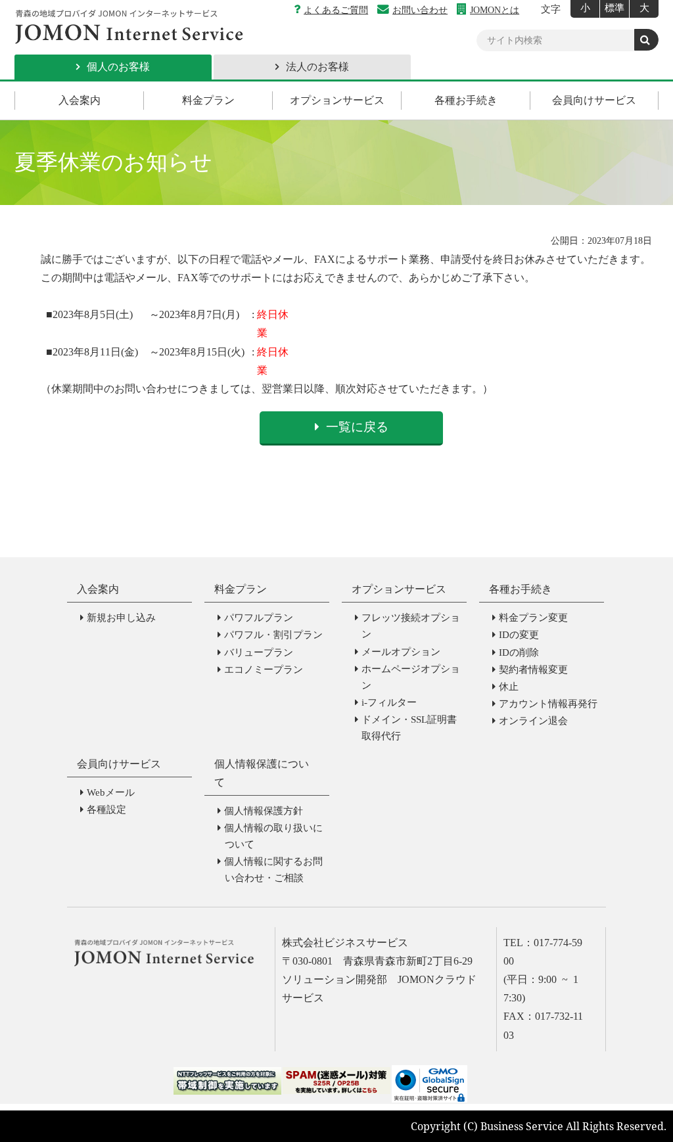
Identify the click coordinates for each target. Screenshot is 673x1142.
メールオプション (400, 652)
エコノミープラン (263, 669)
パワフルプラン (258, 617)
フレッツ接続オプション (410, 625)
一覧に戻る (357, 427)
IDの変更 (519, 634)
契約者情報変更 (533, 669)
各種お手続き (466, 100)
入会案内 (79, 100)
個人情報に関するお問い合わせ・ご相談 (273, 869)
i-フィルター (389, 702)
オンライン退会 (533, 721)
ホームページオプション (410, 677)
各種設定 (106, 809)
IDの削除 (519, 652)
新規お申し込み (121, 617)
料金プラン (208, 100)
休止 (509, 686)
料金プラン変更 (533, 617)
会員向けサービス (594, 100)
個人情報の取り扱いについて (273, 836)
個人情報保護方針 (263, 811)
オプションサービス (337, 100)
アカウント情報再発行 (548, 703)
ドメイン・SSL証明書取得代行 (409, 727)
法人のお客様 (317, 66)
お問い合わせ (420, 10)
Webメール (111, 792)
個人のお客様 (118, 66)
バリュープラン (258, 652)
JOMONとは (494, 10)
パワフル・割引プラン (273, 634)
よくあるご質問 (336, 10)
